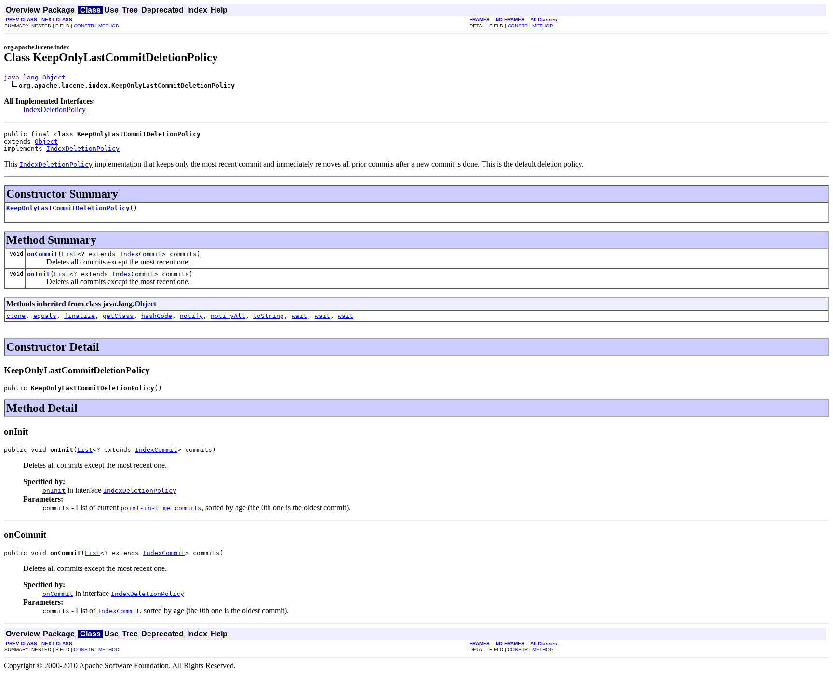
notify (191, 315)
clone (16, 315)
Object (46, 141)
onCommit (42, 254)
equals (44, 315)
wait (299, 315)
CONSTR (84, 25)
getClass (118, 315)
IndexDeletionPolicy (54, 110)
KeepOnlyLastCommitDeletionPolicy (68, 207)
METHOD (108, 25)
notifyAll (228, 315)
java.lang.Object (35, 77)
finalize (79, 315)
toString (268, 315)
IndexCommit (141, 254)
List (69, 254)
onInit (38, 274)
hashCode (156, 315)
